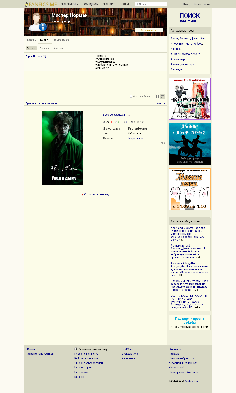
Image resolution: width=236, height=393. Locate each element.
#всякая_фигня (189, 38)
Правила (174, 353)
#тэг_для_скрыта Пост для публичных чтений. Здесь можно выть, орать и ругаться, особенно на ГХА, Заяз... (188, 233)
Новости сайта (178, 367)
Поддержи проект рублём (189, 320)
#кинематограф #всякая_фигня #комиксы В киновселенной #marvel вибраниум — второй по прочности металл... (188, 251)
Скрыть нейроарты (143, 96)
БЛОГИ (124, 4)
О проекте (175, 349)
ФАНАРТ (109, 4)
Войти (31, 349)
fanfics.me (191, 381)
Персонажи (81, 372)
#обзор (197, 43)
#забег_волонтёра (182, 64)
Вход (186, 4)
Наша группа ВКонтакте (183, 372)
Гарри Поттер (136, 138)
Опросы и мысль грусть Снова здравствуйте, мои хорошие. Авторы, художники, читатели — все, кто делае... (189, 285)
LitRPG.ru (127, 349)
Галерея (31, 48)
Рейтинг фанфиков (86, 358)
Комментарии (61, 40)
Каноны (79, 376)
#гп (202, 38)
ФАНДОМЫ (91, 4)
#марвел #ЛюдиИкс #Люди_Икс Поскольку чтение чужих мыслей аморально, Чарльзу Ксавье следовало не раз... (189, 269)
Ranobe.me (128, 358)
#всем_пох (178, 69)
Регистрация (202, 4)
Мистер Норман (69, 15)
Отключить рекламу (96, 194)
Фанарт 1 (44, 40)
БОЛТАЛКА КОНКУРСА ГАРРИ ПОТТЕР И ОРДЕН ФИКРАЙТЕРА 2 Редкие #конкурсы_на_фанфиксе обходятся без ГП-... (189, 301)
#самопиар (178, 59)
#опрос (175, 48)
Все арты (44, 48)
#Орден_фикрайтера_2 (185, 54)
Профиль (31, 40)
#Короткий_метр (181, 43)
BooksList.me (130, 353)
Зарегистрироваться (40, 353)
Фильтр (161, 103)
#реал (174, 38)
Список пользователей (88, 362)
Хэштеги (58, 48)
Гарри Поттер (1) (36, 56)
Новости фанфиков (86, 353)
